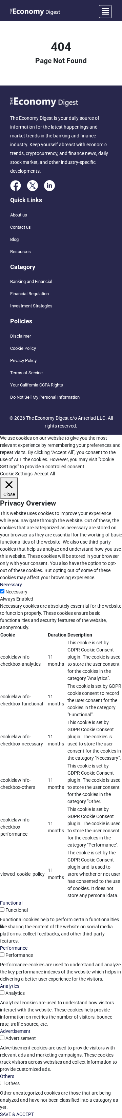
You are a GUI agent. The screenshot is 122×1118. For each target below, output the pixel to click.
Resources (20, 251)
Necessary (16, 591)
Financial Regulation (29, 293)
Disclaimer (20, 336)
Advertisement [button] (15, 1031)
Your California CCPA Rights (36, 384)
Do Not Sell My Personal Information (45, 397)
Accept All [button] (44, 473)
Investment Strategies (31, 305)
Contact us (20, 227)
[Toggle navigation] (105, 11)
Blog (14, 239)
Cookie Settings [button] (16, 473)
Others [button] (7, 1076)
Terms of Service (26, 372)
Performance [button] (13, 948)
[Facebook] (15, 185)
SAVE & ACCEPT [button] (17, 1114)
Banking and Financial (31, 281)
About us (18, 214)
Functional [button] (11, 903)
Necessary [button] (11, 584)
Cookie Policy (23, 348)
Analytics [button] (9, 986)
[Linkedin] (49, 185)
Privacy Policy (23, 360)
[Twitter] (32, 185)
